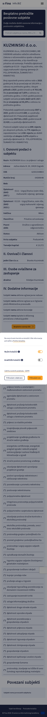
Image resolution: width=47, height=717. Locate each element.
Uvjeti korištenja (15, 708)
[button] (19, 352)
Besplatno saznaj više (22, 326)
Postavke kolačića (29, 708)
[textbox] (23, 33)
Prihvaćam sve (35, 378)
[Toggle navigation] (42, 3)
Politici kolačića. (19, 341)
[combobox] (23, 33)
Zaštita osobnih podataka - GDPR (16, 371)
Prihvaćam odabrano (14, 378)
